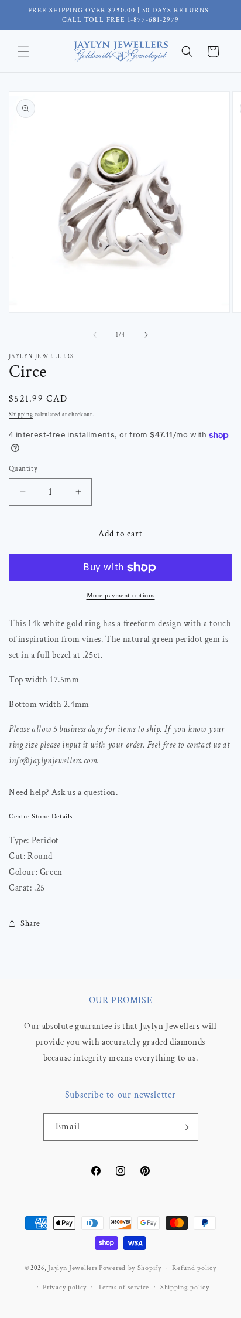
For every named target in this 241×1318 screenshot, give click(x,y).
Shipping (21, 415)
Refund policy (194, 1267)
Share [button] (30, 923)
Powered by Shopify (130, 1267)
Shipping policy (184, 1287)
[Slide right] (146, 335)
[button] (23, 51)
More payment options (121, 595)
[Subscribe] (185, 1127)
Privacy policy (65, 1287)
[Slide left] (95, 335)
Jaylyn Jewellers (72, 1267)
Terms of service (123, 1287)
